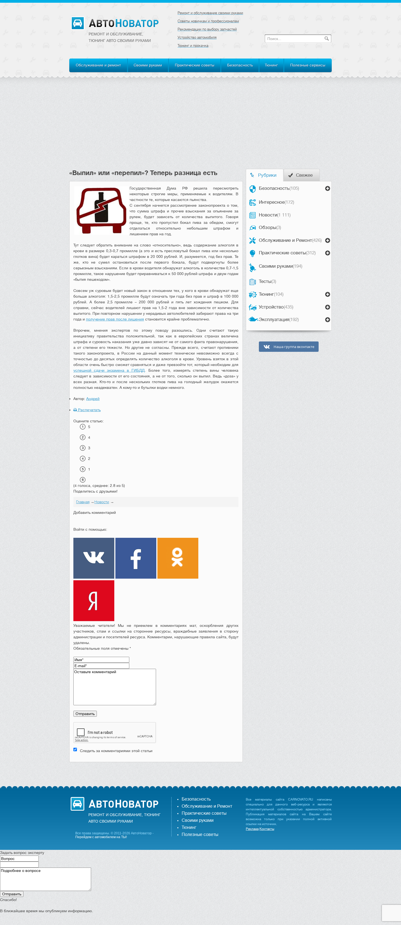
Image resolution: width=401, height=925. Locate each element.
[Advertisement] (200, 128)
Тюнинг (271, 65)
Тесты (267, 281)
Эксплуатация (279, 319)
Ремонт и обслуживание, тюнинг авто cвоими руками (120, 37)
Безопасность (240, 65)
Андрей (93, 398)
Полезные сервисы (307, 65)
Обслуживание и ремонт (98, 65)
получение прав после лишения (115, 319)
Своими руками (148, 65)
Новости (275, 215)
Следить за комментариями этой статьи (116, 751)
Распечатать (89, 410)
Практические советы (194, 65)
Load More (156, 771)
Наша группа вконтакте (293, 346)
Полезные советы (200, 834)
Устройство (276, 307)
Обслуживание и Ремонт (290, 240)
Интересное (276, 202)
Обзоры (270, 227)
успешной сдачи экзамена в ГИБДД (109, 370)
